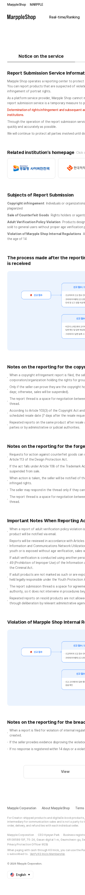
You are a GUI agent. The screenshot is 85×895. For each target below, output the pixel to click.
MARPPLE (36, 4)
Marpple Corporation (21, 808)
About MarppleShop (56, 808)
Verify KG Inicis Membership (47, 854)
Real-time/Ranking (64, 17)
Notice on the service (41, 56)
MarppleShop (16, 4)
